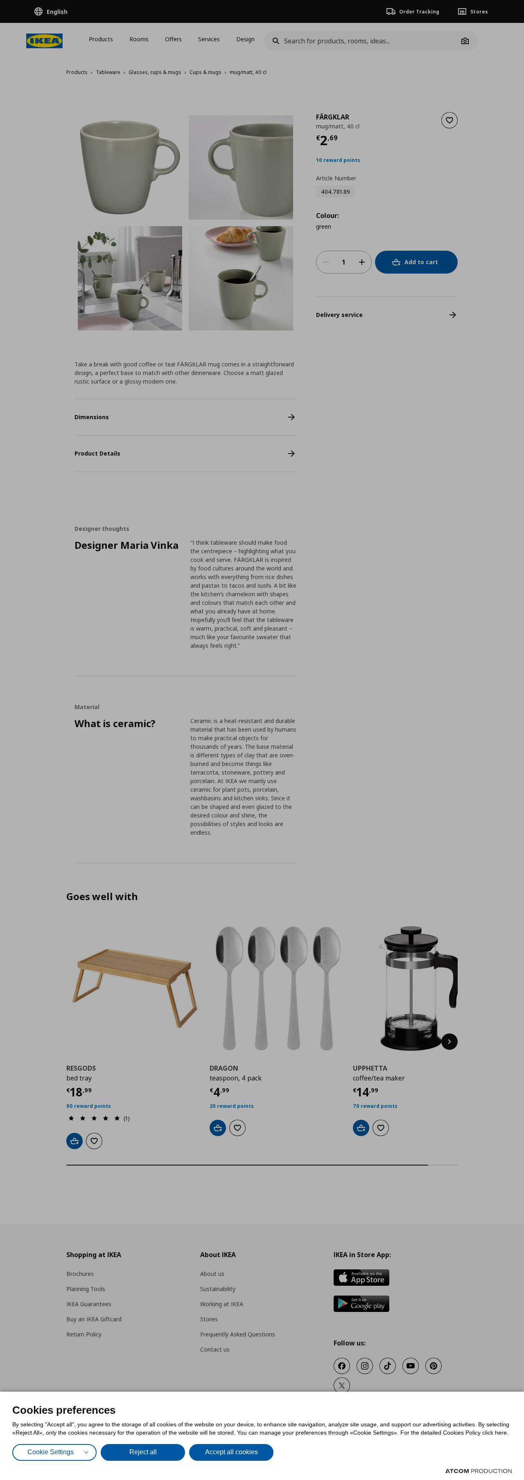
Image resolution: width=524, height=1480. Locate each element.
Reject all (143, 1452)
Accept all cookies (231, 1452)
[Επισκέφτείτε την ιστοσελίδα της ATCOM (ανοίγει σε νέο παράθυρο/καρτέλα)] (478, 1471)
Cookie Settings (50, 1452)
